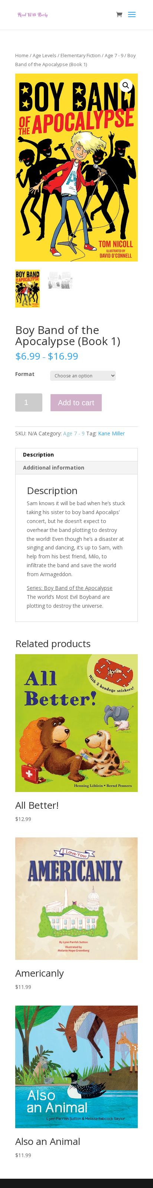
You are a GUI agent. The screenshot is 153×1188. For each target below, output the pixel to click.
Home (22, 55)
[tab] (76, 454)
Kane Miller (111, 433)
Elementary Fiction (81, 55)
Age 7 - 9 (114, 55)
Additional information (53, 467)
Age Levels (44, 55)
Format (25, 373)
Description (38, 454)
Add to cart (76, 403)
